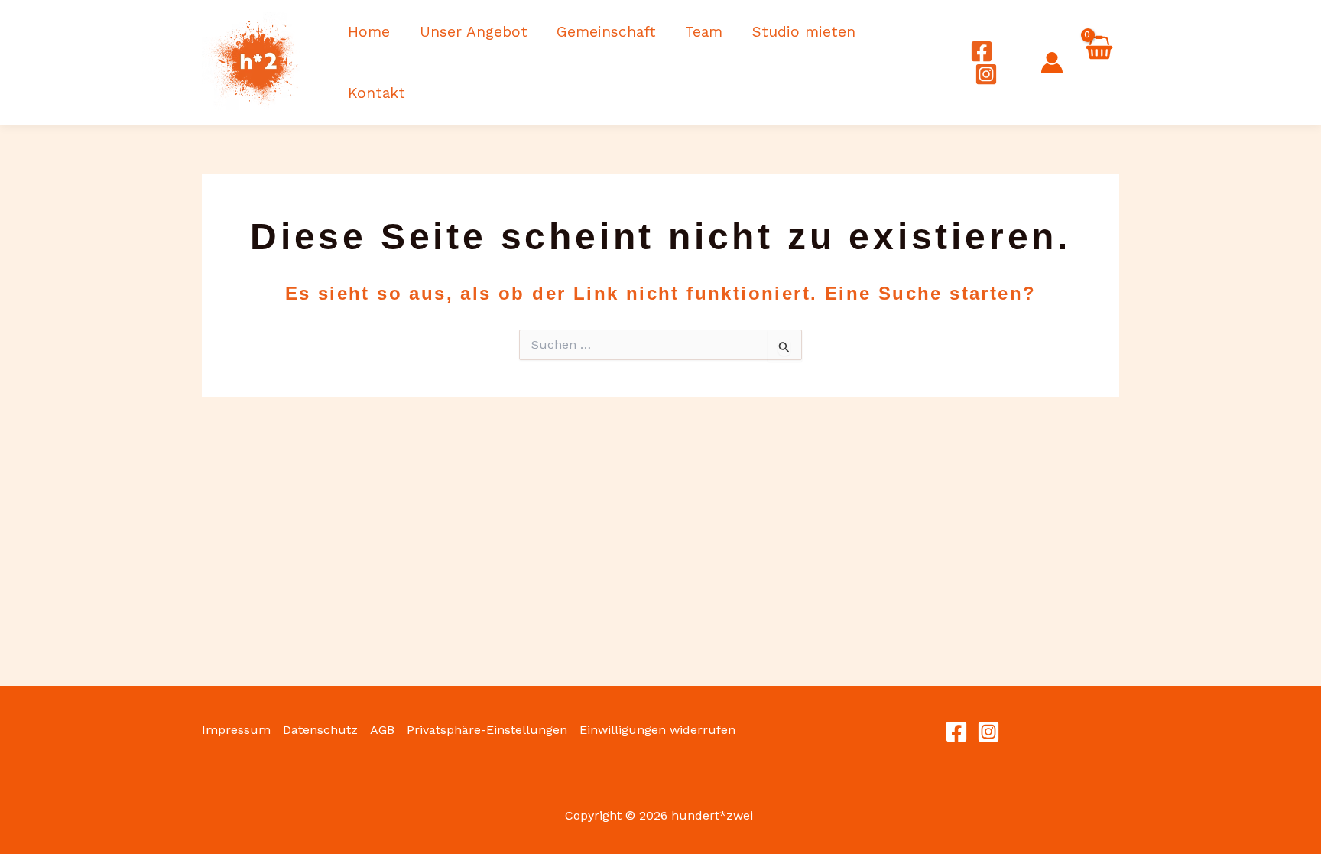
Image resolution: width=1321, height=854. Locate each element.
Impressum (236, 729)
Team (703, 32)
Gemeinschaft (606, 32)
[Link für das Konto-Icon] (1051, 62)
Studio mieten (803, 32)
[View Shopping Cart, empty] (1099, 64)
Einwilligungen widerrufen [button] (657, 729)
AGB (382, 729)
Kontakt (376, 93)
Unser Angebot (473, 32)
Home (369, 32)
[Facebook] (981, 51)
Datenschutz (320, 729)
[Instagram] (986, 74)
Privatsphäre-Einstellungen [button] (487, 729)
